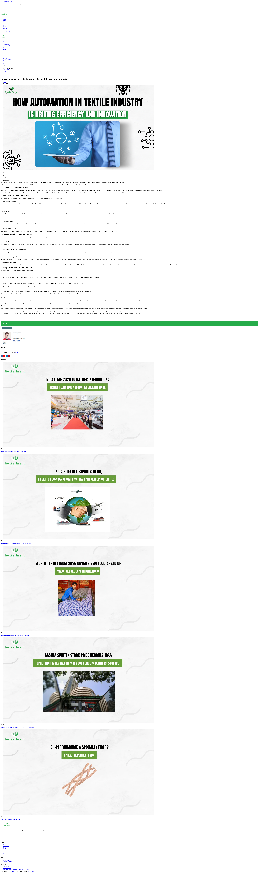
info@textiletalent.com (8, 71)
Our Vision (5, 844)
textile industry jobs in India (31, 293)
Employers (5, 853)
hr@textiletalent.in (8, 1)
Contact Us (5, 24)
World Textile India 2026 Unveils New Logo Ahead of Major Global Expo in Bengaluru (15, 635)
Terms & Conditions (7, 861)
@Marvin (17, 352)
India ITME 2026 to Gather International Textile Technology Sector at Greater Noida (15, 451)
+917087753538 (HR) (9, 2)
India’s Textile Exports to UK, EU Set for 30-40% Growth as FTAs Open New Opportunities (16, 543)
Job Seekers (5, 855)
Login (4, 26)
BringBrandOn (31, 871)
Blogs (4, 25)
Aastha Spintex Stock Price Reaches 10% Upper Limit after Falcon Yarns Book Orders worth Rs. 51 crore (18, 727)
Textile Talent (13, 871)
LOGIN (5, 28)
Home (4, 19)
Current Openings (7, 22)
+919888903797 (6, 69)
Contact (5, 847)
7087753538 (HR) (7, 868)
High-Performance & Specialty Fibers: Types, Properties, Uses (11, 819)
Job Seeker (8, 30)
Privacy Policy (6, 860)
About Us (5, 20)
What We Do (6, 21)
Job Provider (8, 31)
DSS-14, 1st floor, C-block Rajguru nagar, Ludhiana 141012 (16, 869)
